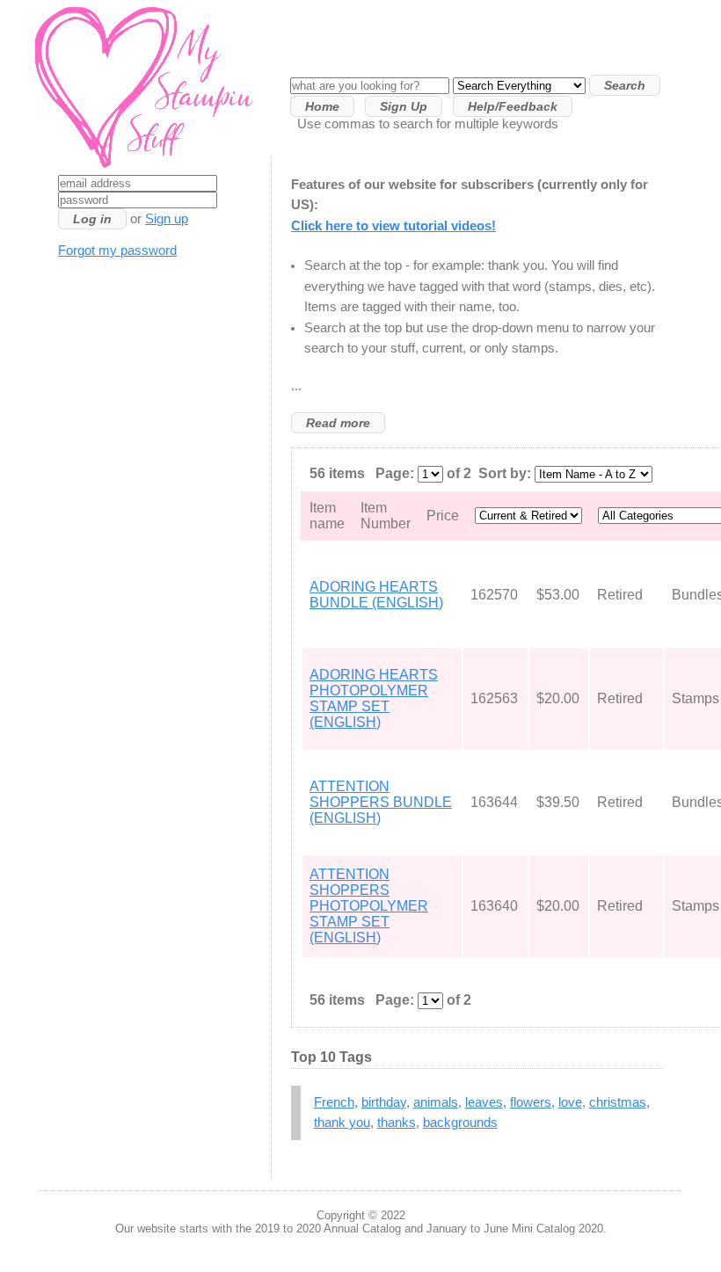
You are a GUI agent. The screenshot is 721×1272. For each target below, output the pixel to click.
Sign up (166, 219)
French (334, 1102)
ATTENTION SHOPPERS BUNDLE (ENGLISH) (381, 802)
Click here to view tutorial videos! (393, 226)
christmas (617, 1102)
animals (435, 1102)
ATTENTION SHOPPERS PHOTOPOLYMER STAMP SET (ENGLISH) (369, 906)
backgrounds (460, 1123)
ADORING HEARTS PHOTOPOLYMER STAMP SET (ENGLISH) (374, 698)
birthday (383, 1102)
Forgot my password (117, 250)
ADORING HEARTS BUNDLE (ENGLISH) (376, 594)
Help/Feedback (512, 106)
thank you (342, 1123)
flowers (530, 1102)
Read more (338, 423)
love (570, 1102)
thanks (396, 1123)
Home (322, 106)
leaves (484, 1102)
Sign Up (403, 106)
